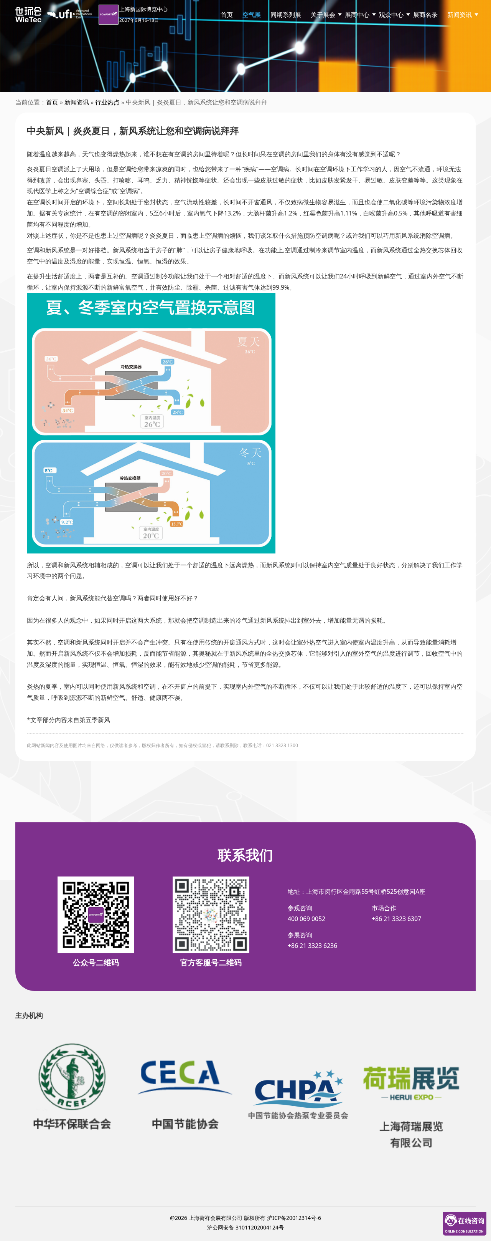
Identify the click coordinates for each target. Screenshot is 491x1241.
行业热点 (107, 102)
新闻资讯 (459, 14)
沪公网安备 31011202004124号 (245, 1227)
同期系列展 (285, 14)
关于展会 (323, 14)
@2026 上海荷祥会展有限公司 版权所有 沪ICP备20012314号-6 (245, 1217)
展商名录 (425, 14)
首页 (227, 14)
